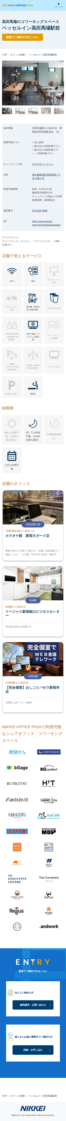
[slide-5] (59, 110)
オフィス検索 (18, 54)
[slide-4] (46, 110)
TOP (4, 54)
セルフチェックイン (42, 164)
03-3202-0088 (39, 210)
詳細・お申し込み (33, 1049)
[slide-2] (20, 110)
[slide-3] (33, 110)
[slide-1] (7, 110)
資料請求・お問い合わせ (33, 1004)
